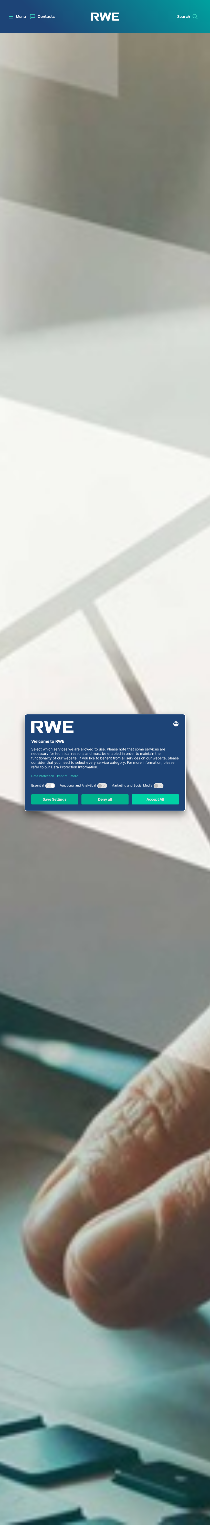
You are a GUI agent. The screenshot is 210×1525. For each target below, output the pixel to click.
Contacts (46, 16)
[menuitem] (42, 16)
